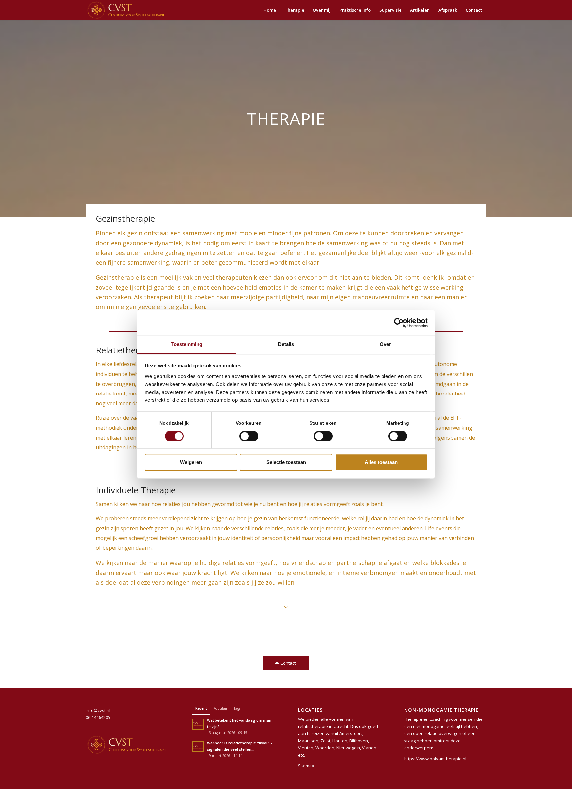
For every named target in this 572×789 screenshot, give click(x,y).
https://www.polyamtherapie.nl (435, 759)
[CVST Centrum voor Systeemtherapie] (126, 10)
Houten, (340, 741)
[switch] (248, 436)
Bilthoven (358, 741)
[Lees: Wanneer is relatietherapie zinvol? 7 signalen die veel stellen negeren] (198, 747)
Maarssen (308, 741)
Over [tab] (385, 344)
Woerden (324, 748)
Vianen (369, 748)
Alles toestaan (381, 462)
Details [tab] (286, 344)
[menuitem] (269, 10)
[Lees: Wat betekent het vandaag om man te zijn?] (198, 724)
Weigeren (191, 462)
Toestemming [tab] (186, 344)
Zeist (325, 741)
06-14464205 (98, 717)
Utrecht (341, 726)
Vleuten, (306, 748)
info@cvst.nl (98, 710)
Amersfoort (350, 733)
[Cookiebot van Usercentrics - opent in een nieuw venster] (399, 323)
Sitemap (306, 765)
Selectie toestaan (286, 462)
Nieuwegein (348, 748)
